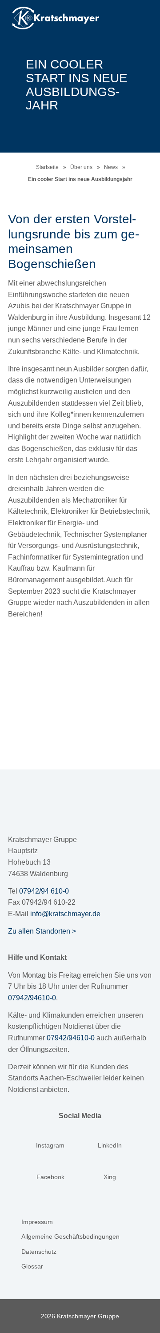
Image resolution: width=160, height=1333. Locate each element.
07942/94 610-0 (44, 891)
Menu (137, 16)
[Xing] (109, 1165)
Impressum (37, 1221)
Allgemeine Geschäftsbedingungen (70, 1236)
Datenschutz (38, 1251)
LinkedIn (110, 1145)
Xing (110, 1176)
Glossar (32, 1266)
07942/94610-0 (32, 998)
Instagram (50, 1145)
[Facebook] (50, 1165)
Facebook (50, 1176)
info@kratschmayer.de (65, 914)
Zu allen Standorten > (42, 931)
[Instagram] (50, 1134)
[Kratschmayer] (66, 18)
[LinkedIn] (109, 1134)
